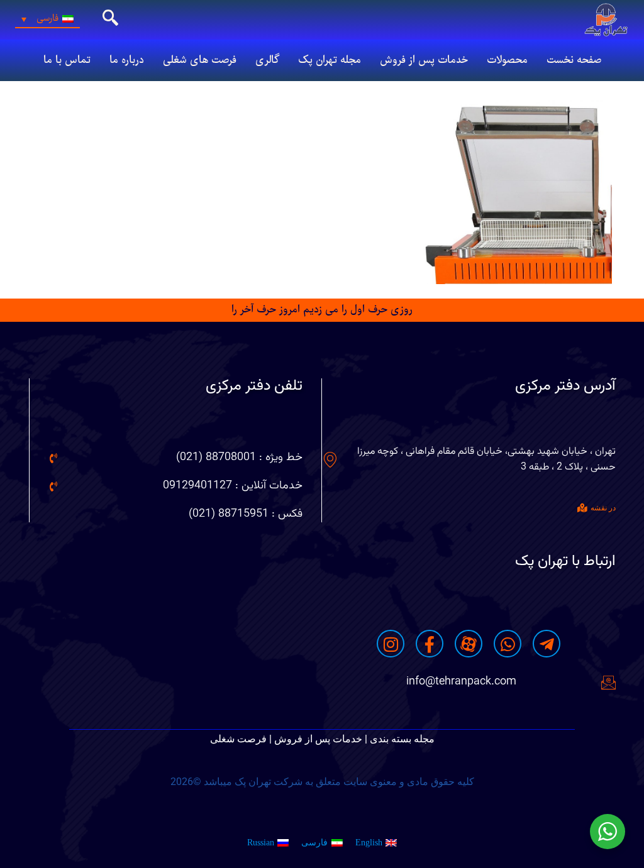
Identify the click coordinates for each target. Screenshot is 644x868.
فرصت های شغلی (199, 60)
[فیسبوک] (429, 643)
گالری (267, 60)
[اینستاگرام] (390, 643)
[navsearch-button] (110, 19)
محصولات (507, 60)
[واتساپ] (507, 643)
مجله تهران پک (329, 60)
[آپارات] (468, 643)
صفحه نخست (574, 60)
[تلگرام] (546, 643)
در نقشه (603, 507)
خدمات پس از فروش (424, 60)
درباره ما (126, 60)
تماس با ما (67, 60)
